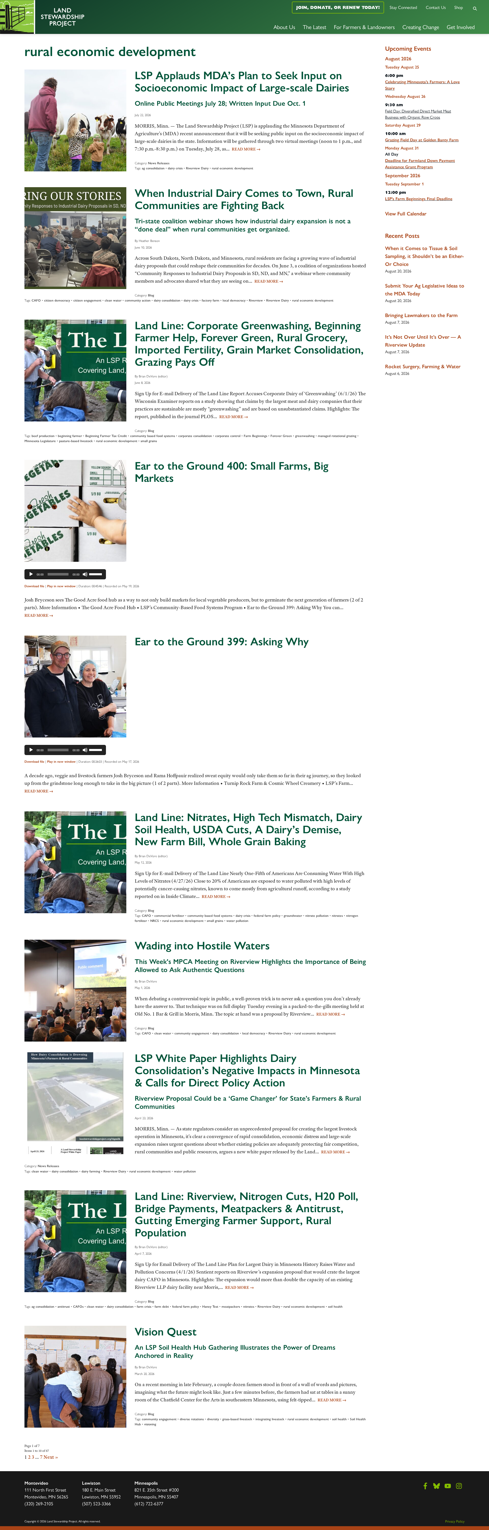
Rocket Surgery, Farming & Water (422, 366)
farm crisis (144, 1306)
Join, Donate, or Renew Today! (338, 7)
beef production (43, 436)
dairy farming (91, 1171)
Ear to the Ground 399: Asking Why (222, 641)
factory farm (210, 300)
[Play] (31, 574)
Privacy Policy (455, 1521)
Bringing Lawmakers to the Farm (421, 315)
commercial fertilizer (169, 916)
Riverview (256, 300)
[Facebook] (425, 1486)
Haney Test (210, 1306)
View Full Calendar (405, 214)
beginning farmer (70, 436)
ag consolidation (153, 168)
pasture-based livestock (76, 441)
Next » (51, 1457)
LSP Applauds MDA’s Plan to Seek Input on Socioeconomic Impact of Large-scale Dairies (242, 81)
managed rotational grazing (337, 436)
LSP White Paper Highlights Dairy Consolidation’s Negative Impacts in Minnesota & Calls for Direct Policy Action (247, 1070)
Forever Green (281, 436)
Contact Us (436, 7)
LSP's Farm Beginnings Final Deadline (418, 198)
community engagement (191, 1033)
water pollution (237, 921)
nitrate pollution (317, 916)
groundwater (293, 916)
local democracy (234, 300)
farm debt (162, 1306)
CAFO (36, 300)
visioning (150, 1424)
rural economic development (232, 168)
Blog (151, 295)
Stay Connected (403, 7)
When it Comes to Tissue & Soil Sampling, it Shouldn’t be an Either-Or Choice (424, 256)
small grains (149, 441)
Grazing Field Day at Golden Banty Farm (422, 140)
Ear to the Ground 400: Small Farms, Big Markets (231, 472)
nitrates (337, 916)
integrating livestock (269, 1419)
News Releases (158, 163)
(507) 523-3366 (96, 1503)
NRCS (154, 921)
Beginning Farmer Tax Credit (106, 436)
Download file (34, 586)
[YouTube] (447, 1486)
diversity (213, 1419)
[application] (65, 574)
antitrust (64, 1306)
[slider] (96, 573)
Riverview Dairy (197, 168)
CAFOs (78, 1306)
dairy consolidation (167, 300)
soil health (335, 1306)
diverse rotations (192, 1419)
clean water (113, 300)
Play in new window (61, 586)
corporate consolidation (195, 436)
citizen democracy (57, 300)
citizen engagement (87, 300)
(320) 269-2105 (38, 1503)
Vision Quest (166, 1331)
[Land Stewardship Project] (81, 17)
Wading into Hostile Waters (202, 945)
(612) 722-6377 (148, 1503)
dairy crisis (175, 168)
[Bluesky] (436, 1486)
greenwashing (305, 436)
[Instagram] (459, 1486)
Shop (458, 7)
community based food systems (152, 436)
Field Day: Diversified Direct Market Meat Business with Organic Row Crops (418, 114)
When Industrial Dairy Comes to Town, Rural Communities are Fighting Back (244, 199)
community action (138, 300)
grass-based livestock (237, 1419)
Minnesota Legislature (40, 441)
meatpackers (231, 1306)
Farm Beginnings (255, 436)
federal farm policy (267, 916)
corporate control (227, 436)
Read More (246, 149)
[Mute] (85, 574)
